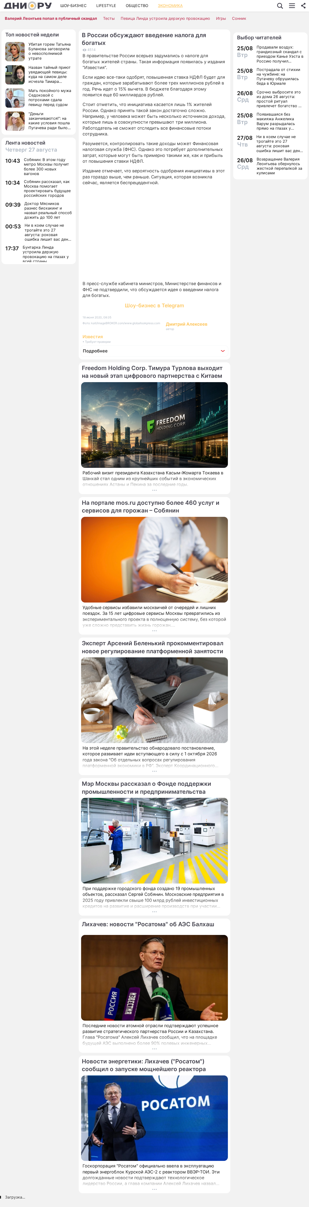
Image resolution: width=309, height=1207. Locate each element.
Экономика (170, 5)
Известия (93, 336)
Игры (221, 18)
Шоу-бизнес (73, 5)
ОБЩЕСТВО (137, 5)
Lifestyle (106, 5)
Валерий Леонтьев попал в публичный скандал (51, 18)
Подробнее (95, 350)
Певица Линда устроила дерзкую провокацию (165, 18)
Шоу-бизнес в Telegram (154, 305)
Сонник (239, 18)
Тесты (109, 18)
